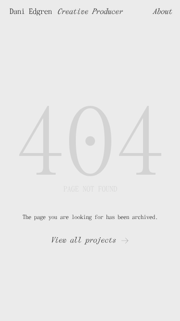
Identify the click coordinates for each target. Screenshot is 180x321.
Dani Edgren (31, 11)
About (162, 11)
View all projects (83, 240)
